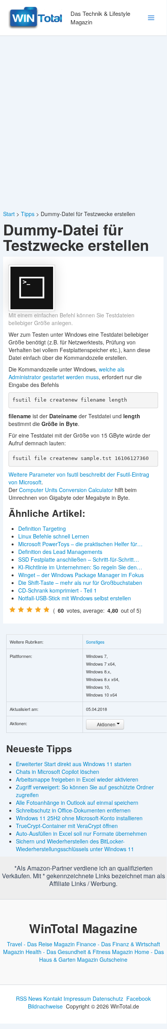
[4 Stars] (38, 609)
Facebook (138, 998)
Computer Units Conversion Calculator (66, 490)
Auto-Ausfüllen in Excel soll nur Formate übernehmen (81, 833)
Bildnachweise (45, 1006)
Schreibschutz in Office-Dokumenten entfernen (73, 810)
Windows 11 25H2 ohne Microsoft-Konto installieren (79, 818)
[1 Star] (12, 609)
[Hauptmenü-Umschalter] (151, 18)
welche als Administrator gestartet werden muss (66, 373)
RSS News (29, 998)
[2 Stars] (21, 609)
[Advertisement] (83, 123)
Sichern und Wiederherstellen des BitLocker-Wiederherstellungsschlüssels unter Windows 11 (75, 845)
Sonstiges (95, 642)
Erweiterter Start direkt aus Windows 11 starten (73, 764)
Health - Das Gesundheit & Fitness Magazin (79, 952)
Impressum (77, 998)
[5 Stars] (46, 609)
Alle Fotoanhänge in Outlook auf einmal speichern (77, 802)
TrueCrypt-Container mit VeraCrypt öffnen (67, 826)
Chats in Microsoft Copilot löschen (57, 771)
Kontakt (52, 998)
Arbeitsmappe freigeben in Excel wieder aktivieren (77, 779)
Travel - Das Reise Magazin (41, 944)
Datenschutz (108, 998)
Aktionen (106, 724)
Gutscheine (113, 959)
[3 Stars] (29, 609)
